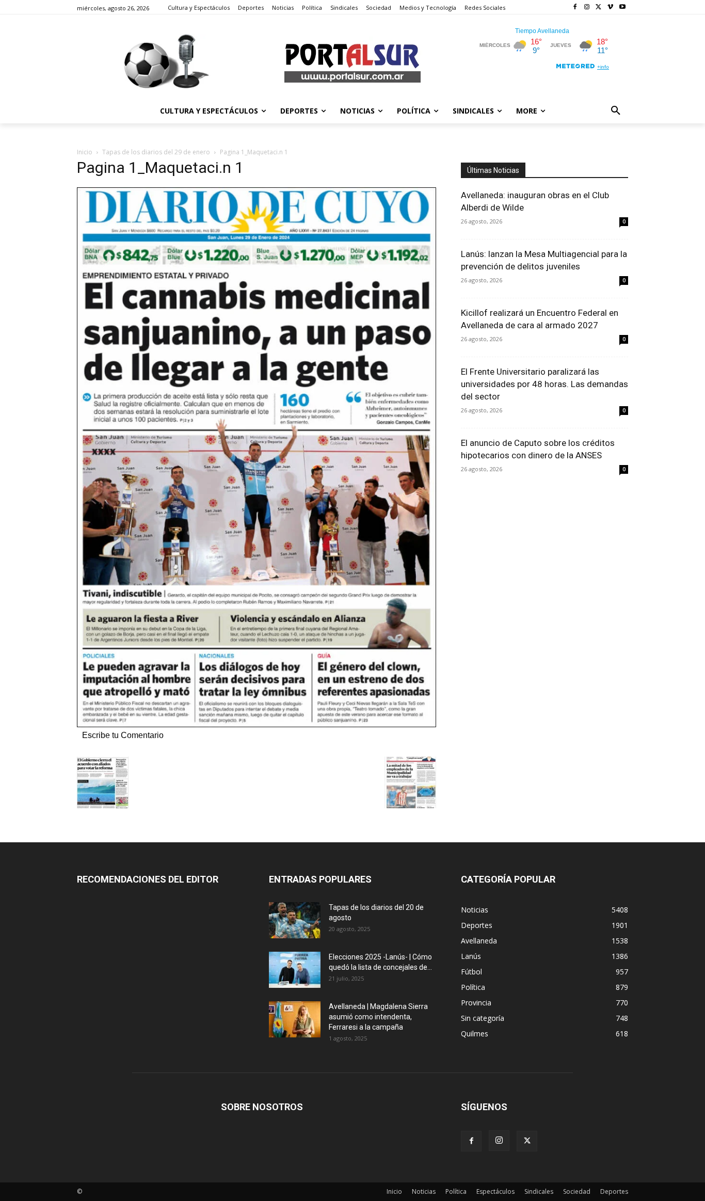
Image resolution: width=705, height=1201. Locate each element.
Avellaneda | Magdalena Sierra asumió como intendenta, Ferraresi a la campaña (378, 1016)
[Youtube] (622, 7)
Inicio (84, 152)
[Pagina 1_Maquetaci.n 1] (256, 724)
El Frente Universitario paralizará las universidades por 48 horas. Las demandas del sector (544, 384)
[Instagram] (587, 7)
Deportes (614, 1191)
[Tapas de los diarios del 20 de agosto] (295, 920)
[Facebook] (575, 7)
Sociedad (576, 1191)
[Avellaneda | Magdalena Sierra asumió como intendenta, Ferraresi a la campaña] (295, 1019)
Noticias (424, 1191)
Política (456, 1191)
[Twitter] (599, 7)
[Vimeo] (610, 7)
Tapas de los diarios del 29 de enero (156, 152)
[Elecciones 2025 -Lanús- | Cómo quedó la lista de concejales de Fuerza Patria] (295, 970)
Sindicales (538, 1191)
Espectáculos (495, 1191)
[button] (615, 111)
